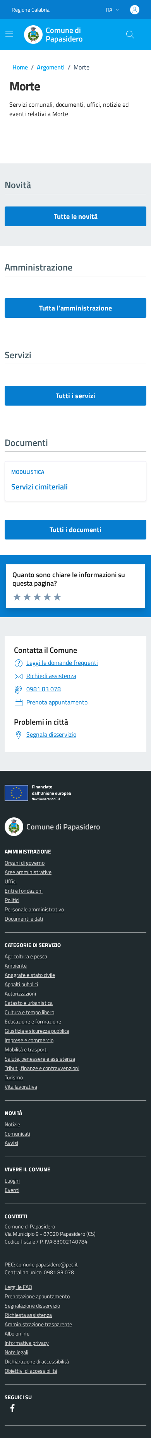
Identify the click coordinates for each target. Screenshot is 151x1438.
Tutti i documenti (75, 529)
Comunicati (17, 1133)
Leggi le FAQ (18, 1287)
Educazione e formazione (33, 1021)
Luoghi (12, 1180)
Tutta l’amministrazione (75, 308)
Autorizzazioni (20, 993)
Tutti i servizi (75, 395)
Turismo (14, 1077)
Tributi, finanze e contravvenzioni (42, 1068)
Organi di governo (25, 863)
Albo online (17, 1333)
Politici (12, 900)
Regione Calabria (31, 9)
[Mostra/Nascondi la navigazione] (9, 33)
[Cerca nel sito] (130, 34)
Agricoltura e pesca (26, 956)
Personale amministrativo (34, 909)
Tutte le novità (76, 216)
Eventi (12, 1190)
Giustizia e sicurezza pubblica (37, 1031)
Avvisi (11, 1143)
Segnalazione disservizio (32, 1305)
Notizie (12, 1124)
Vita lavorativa (21, 1086)
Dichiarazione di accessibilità (37, 1361)
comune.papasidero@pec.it (47, 1264)
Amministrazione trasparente (38, 1324)
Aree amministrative (28, 872)
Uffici (11, 881)
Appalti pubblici (21, 984)
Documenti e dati (24, 918)
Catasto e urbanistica (29, 1003)
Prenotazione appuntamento (37, 1296)
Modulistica (27, 472)
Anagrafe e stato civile (30, 975)
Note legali (16, 1352)
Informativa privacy (27, 1343)
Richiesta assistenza (28, 1315)
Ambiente (16, 965)
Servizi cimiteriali (39, 486)
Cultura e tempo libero (29, 1012)
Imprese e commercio (29, 1040)
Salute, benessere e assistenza (40, 1059)
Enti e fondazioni (24, 890)
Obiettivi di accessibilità (31, 1371)
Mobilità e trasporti (26, 1049)
